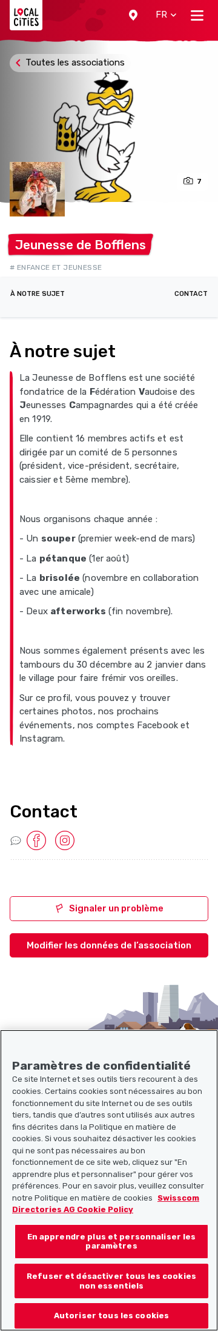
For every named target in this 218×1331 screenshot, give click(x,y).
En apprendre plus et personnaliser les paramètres (111, 1241)
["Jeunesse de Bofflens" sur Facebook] (36, 839)
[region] (109, 1180)
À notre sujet (37, 294)
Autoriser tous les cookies (111, 1315)
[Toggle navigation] (197, 15)
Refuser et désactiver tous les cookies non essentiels (111, 1281)
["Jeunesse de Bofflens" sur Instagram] (64, 839)
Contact (191, 294)
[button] (133, 15)
